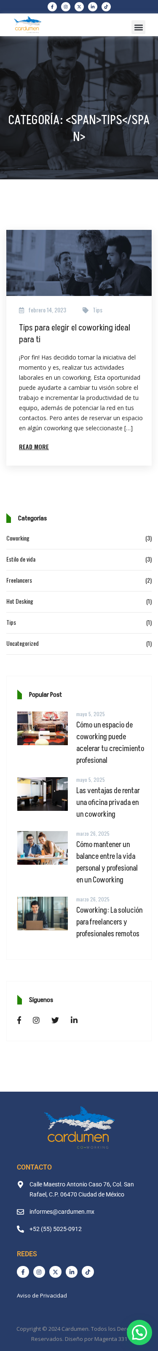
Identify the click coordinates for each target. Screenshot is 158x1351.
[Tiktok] (106, 6)
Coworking (17, 537)
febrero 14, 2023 (47, 309)
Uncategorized (22, 643)
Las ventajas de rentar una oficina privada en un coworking (108, 803)
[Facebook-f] (52, 6)
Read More (34, 446)
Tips (97, 309)
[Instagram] (65, 6)
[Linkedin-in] (92, 6)
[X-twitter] (79, 6)
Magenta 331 (110, 1339)
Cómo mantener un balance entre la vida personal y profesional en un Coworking (107, 862)
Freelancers (19, 580)
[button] (138, 27)
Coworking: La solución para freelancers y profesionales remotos (109, 922)
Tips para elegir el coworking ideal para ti (74, 334)
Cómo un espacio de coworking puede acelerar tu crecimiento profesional (110, 743)
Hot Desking (19, 601)
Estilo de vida (20, 558)
